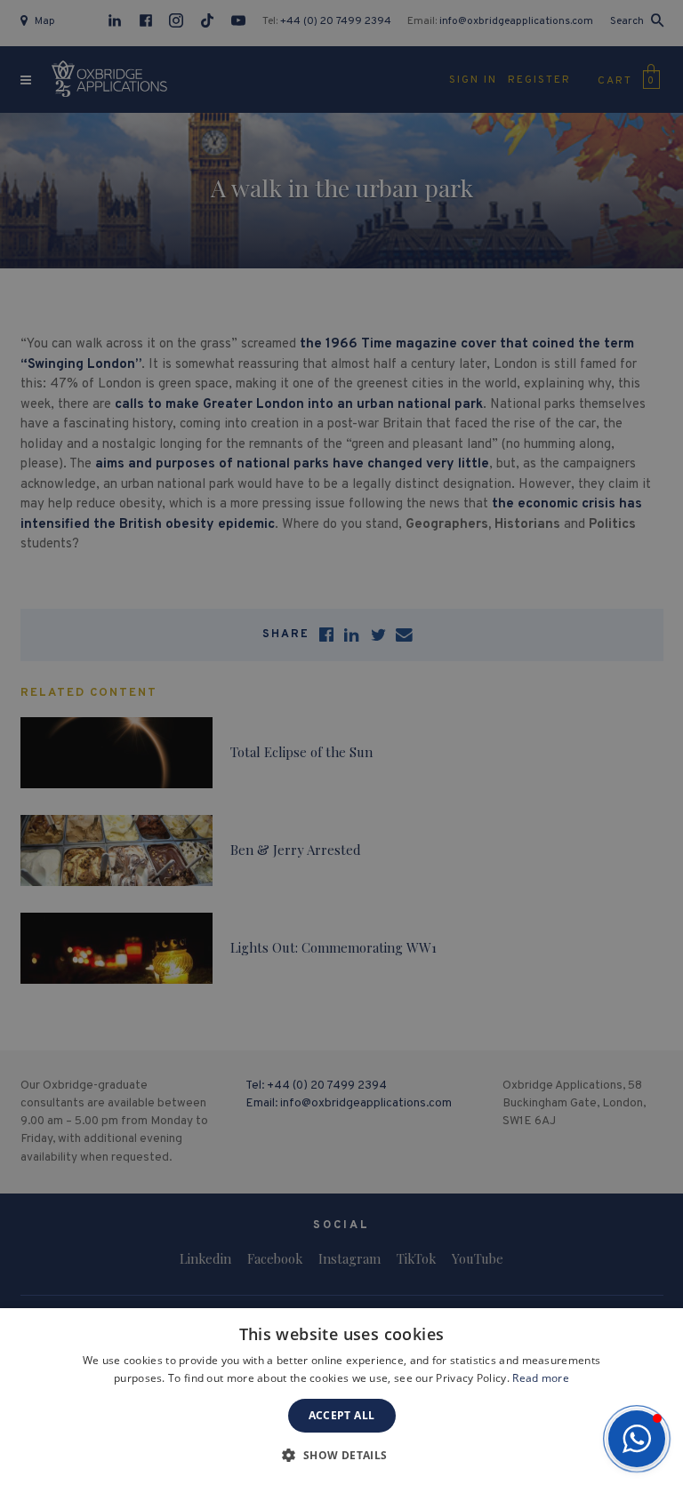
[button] (636, 1438)
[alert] (341, 742)
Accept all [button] (342, 1415)
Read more (540, 1377)
